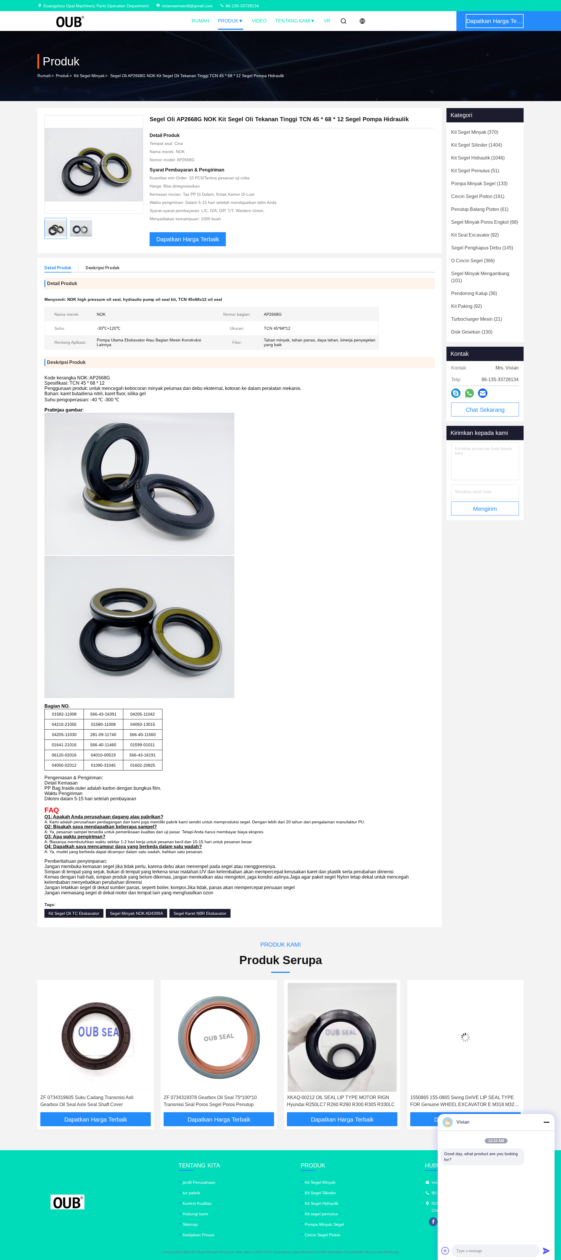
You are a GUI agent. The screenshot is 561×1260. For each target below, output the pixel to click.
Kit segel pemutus (321, 1214)
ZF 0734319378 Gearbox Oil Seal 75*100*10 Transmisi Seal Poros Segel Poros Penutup (87, 1101)
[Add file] (445, 1250)
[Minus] (546, 1122)
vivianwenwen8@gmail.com (187, 6)
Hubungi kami (195, 1214)
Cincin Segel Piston (322, 1235)
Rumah (200, 20)
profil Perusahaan (199, 1182)
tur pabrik (191, 1192)
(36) (474, 293)
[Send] (546, 1250)
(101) (480, 277)
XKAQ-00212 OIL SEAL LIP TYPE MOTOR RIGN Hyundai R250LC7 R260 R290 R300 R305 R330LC (217, 1101)
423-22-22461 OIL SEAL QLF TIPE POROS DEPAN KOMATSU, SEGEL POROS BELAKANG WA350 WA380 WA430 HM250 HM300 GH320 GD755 (464, 1101)
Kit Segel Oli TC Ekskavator (74, 913)
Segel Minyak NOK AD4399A (136, 913)
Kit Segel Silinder (320, 1192)
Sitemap (190, 1224)
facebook (433, 1221)
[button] (47, 1048)
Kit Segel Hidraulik (321, 1203)
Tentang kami (292, 20)
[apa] (469, 393)
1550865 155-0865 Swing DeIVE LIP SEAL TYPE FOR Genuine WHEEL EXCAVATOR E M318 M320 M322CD (340, 1101)
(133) (479, 183)
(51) (475, 170)
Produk (228, 20)
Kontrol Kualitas (197, 1203)
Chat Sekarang (485, 410)
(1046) (478, 157)
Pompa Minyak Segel (324, 1224)
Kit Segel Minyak (89, 75)
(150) (471, 331)
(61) (479, 209)
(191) (477, 196)
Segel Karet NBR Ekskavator (200, 913)
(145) (482, 247)
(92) (475, 234)
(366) (473, 260)
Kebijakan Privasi (198, 1235)
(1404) (476, 145)
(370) (474, 132)
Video (259, 20)
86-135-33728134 (241, 6)
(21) (476, 319)
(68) (484, 222)
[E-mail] (482, 393)
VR (327, 20)
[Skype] (456, 393)
